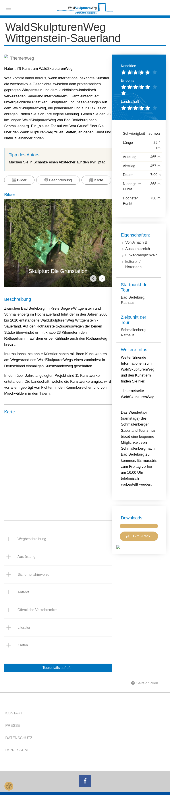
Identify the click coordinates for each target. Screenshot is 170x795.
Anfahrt (23, 592)
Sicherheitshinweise (33, 574)
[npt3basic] (85, 8)
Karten (22, 645)
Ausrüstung (26, 556)
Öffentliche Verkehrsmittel (37, 610)
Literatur (23, 627)
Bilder (21, 180)
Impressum (16, 750)
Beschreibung (60, 180)
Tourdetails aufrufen (57, 668)
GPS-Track (141, 536)
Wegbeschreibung (31, 539)
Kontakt (13, 713)
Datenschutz (18, 738)
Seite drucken (146, 683)
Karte (98, 180)
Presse (12, 725)
